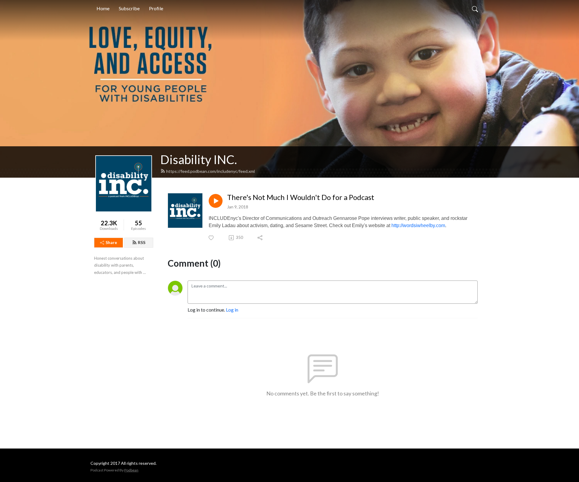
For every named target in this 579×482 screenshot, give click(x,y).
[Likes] (211, 238)
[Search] (475, 8)
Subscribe (129, 8)
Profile (156, 8)
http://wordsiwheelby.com (418, 225)
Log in (232, 309)
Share (111, 242)
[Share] (260, 238)
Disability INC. (198, 159)
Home (102, 8)
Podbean (131, 470)
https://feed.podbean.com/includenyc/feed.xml (210, 171)
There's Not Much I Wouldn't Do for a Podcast (300, 197)
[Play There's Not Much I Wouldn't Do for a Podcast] (216, 201)
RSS (141, 242)
